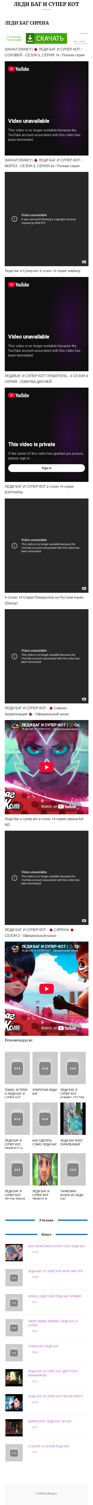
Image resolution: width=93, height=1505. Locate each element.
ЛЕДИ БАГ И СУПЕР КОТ (46, 4)
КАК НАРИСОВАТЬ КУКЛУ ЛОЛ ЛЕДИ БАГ (56, 1246)
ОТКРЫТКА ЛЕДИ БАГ (43, 1346)
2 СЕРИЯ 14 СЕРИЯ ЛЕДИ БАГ (49, 1446)
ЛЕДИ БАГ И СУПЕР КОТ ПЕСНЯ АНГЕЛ (55, 1396)
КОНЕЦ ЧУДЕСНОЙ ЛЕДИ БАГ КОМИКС (55, 1296)
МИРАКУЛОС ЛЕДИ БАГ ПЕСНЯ (49, 1421)
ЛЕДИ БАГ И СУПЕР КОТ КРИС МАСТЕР (55, 1271)
